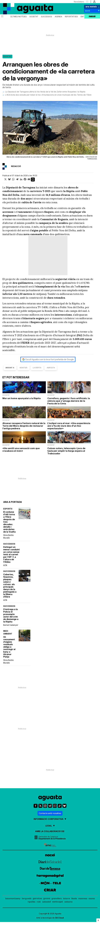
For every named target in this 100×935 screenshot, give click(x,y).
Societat (33, 17)
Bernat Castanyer (10, 625)
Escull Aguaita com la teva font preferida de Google (49, 359)
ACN (5, 565)
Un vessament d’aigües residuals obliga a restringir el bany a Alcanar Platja (9, 647)
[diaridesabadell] (50, 862)
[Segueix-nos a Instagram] (45, 806)
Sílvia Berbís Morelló (8, 536)
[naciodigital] (50, 855)
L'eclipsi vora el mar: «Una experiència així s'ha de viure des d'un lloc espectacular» (68, 426)
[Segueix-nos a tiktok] (60, 806)
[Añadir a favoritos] (33, 179)
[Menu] (2, 16)
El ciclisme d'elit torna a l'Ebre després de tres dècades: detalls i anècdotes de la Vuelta (9, 522)
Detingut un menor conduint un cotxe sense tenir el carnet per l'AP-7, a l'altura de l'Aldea (11, 554)
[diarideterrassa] (50, 869)
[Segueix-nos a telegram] (50, 806)
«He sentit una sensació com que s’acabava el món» (21, 449)
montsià (23, 368)
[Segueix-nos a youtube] (55, 806)
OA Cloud (59, 918)
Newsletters (79, 2)
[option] (50, 131)
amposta (51, 368)
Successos (46, 17)
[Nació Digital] (13, 6)
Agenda (58, 17)
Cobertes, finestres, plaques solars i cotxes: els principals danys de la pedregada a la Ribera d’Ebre (9, 585)
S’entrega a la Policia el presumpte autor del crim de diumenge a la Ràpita (10, 615)
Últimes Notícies (18, 17)
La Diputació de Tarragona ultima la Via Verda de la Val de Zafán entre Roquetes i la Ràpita (45, 91)
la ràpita (37, 368)
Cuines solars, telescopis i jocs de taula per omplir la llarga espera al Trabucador (66, 451)
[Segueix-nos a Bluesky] (64, 806)
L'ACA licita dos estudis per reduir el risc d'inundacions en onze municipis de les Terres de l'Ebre (48, 95)
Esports (7, 509)
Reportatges (71, 17)
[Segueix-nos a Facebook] (36, 806)
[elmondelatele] (50, 883)
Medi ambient (7, 632)
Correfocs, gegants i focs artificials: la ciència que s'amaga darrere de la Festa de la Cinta (68, 401)
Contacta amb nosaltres (50, 813)
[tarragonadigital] (50, 876)
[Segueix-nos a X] (40, 806)
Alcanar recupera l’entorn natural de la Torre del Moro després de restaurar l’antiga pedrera (23, 426)
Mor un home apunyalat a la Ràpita (21, 398)
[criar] (50, 890)
